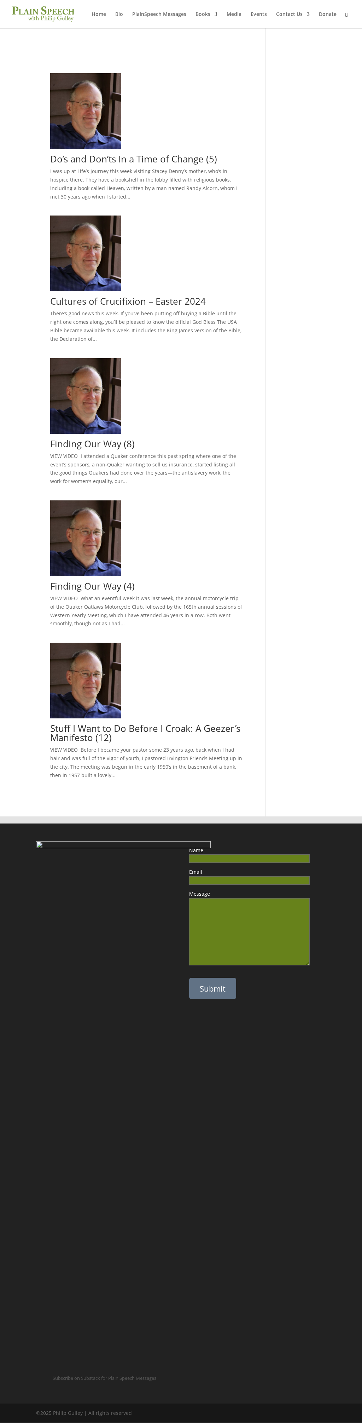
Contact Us (289, 14)
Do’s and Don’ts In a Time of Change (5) (133, 159)
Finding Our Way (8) (92, 443)
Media (234, 14)
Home (99, 14)
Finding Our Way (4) (92, 586)
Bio (119, 14)
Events (259, 14)
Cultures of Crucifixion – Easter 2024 (128, 301)
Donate (328, 14)
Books (202, 14)
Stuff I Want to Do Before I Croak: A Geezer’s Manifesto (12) (145, 733)
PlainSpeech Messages (159, 14)
